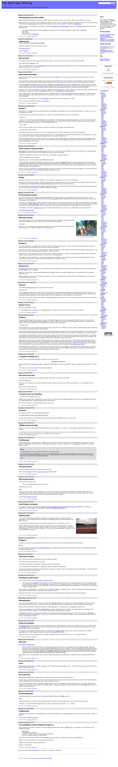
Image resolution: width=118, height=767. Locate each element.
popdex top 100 (60, 630)
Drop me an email (34, 750)
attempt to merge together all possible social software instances (59, 506)
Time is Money (104, 46)
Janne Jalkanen (26, 451)
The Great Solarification (106, 37)
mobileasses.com (38, 207)
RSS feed (108, 70)
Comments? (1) (34, 370)
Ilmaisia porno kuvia (32, 717)
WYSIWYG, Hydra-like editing (61, 26)
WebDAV (79, 26)
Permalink (29, 36)
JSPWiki (46, 98)
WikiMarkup (35, 34)
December (104, 108)
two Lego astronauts (41, 471)
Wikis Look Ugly (25, 549)
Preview (103, 80)
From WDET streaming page (27, 644)
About (76, 444)
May (102, 99)
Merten (26, 50)
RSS (53, 603)
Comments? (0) (34, 36)
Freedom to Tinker (31, 496)
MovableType (60, 91)
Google (56, 198)
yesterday (32, 63)
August (103, 103)
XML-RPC (28, 615)
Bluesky (112, 86)
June (102, 101)
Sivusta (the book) (105, 35)
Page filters (25, 731)
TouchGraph (32, 24)
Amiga (89, 138)
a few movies (62, 138)
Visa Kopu (21, 713)
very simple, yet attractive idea (44, 580)
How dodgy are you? (24, 48)
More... (21, 457)
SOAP (34, 615)
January (103, 94)
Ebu (34, 186)
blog (112, 19)
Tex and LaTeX (42, 86)
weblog (29, 471)
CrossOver (37, 359)
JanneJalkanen (48, 758)
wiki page (27, 157)
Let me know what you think (26, 210)
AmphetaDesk (45, 609)
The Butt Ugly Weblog (17, 3)
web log (39, 451)
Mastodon (107, 86)
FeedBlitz (113, 80)
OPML (24, 613)
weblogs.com (48, 737)
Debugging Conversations (107, 41)
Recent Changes (104, 58)
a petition (35, 583)
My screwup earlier (24, 625)
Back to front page (105, 60)
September (104, 104)
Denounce (36, 204)
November (104, 107)
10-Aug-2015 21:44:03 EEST (36, 758)
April (102, 98)
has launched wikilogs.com (44, 547)
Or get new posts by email (108, 73)
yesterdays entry (31, 287)
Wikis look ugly (61, 84)
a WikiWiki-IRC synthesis (58, 508)
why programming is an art (77, 344)
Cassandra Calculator (106, 50)
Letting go (102, 38)
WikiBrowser (78, 24)
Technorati (54, 632)
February (103, 95)
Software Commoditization (107, 39)
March (103, 97)
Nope (20, 489)
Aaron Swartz (22, 151)
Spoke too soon (23, 666)
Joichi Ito (23, 506)
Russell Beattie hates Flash (26, 677)
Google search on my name (45, 65)
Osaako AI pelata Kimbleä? (107, 34)
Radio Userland (70, 91)
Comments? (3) (34, 461)
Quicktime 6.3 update (37, 364)
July (102, 102)
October (103, 106)
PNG (54, 272)
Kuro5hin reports (23, 268)
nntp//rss (29, 609)
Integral (57, 77)
